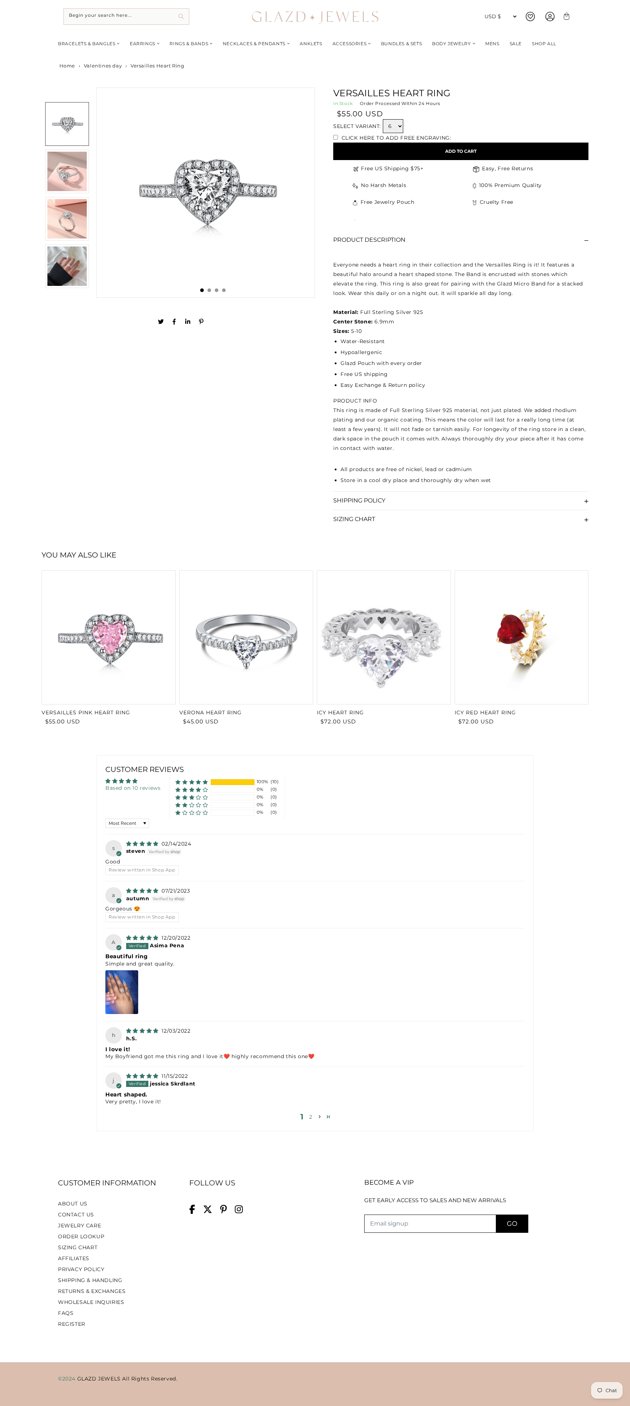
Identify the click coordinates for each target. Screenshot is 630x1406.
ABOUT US (73, 1203)
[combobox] (126, 16)
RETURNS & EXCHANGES (91, 1291)
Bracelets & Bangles (86, 43)
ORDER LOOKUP (81, 1236)
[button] (191, 782)
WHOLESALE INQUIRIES (91, 1302)
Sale (516, 43)
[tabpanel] (206, 192)
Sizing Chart (354, 519)
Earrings (142, 43)
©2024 (67, 1378)
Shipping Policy (359, 500)
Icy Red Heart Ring (485, 712)
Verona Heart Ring (210, 712)
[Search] (181, 16)
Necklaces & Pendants (254, 43)
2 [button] (310, 1117)
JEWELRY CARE (79, 1225)
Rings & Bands (189, 43)
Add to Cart (461, 151)
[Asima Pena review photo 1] (121, 992)
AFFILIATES (73, 1258)
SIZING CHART (77, 1247)
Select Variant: (357, 126)
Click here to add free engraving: (395, 138)
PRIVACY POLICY (81, 1269)
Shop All (544, 43)
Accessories (349, 43)
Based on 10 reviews (132, 788)
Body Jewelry (451, 43)
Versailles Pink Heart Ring (86, 712)
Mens (492, 43)
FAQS (65, 1313)
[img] (143, 843)
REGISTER (71, 1324)
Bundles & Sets (401, 43)
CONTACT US (76, 1214)
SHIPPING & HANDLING (90, 1280)
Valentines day (103, 66)
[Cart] (565, 16)
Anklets (311, 43)
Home (66, 66)
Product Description (369, 239)
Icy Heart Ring (340, 712)
